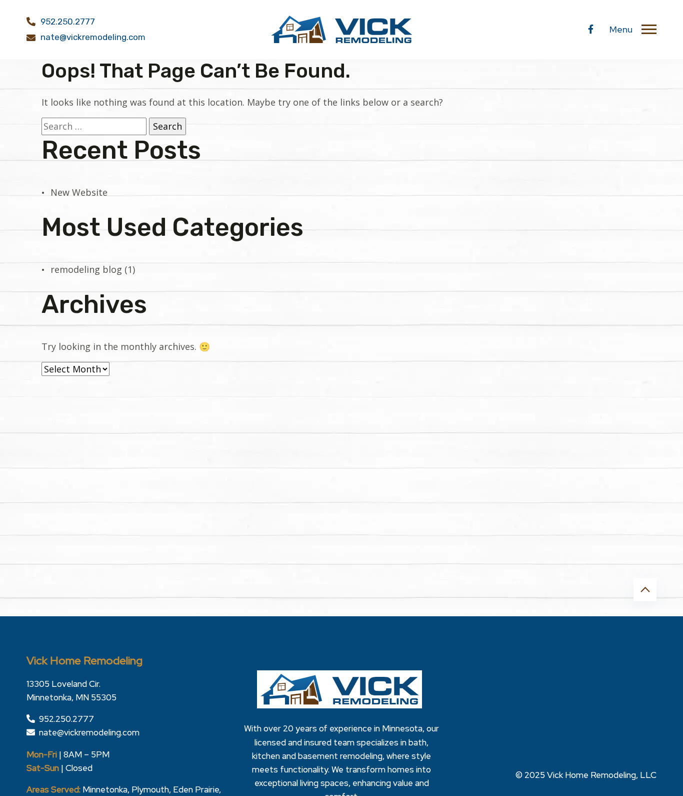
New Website (79, 192)
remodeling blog (86, 269)
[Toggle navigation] (649, 30)
